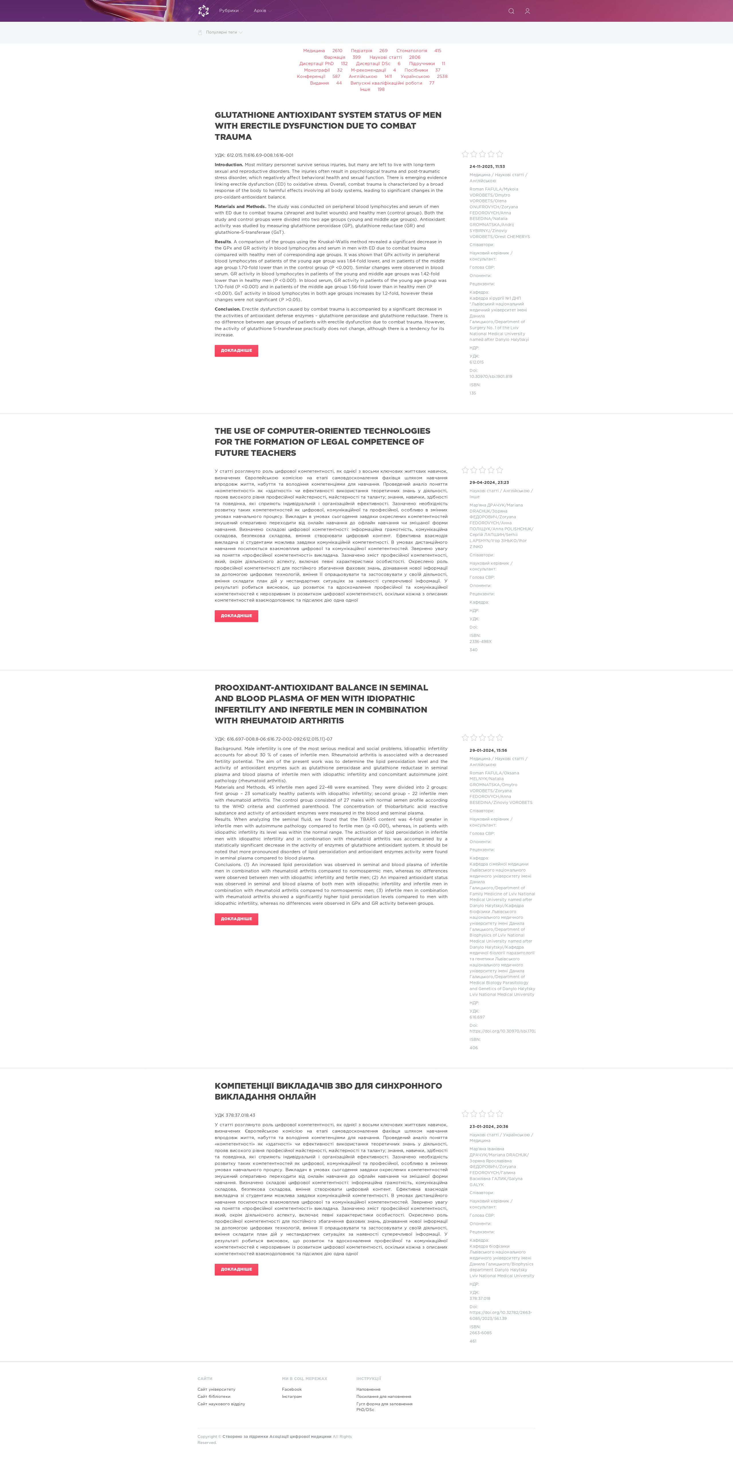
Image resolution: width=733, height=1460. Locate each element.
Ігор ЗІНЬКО (504, 541)
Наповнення (368, 1389)
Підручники (422, 64)
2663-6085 (481, 1333)
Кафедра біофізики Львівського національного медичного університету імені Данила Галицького (497, 917)
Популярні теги (221, 32)
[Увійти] (527, 11)
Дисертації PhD (316, 64)
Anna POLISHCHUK (511, 529)
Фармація (334, 57)
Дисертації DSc (373, 64)
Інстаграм (292, 1396)
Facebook (292, 1389)
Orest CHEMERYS (512, 237)
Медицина (314, 51)
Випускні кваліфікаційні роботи (386, 83)
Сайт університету (216, 1389)
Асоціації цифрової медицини (300, 1437)
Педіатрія (361, 51)
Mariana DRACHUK (508, 1155)
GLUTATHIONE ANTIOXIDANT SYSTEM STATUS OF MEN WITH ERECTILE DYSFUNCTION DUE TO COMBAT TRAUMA (328, 126)
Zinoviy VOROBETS (513, 802)
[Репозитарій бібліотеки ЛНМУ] (203, 11)
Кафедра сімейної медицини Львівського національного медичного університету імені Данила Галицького (500, 876)
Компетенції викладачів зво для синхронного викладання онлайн (328, 1092)
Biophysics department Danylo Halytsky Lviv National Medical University (502, 1270)
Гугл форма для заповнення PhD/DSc (384, 1407)
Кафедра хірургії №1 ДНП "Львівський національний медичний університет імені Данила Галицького (498, 310)
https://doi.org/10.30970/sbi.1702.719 (507, 1031)
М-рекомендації (368, 70)
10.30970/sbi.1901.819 (491, 376)
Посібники (416, 70)
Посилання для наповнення (383, 1396)
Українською (415, 77)
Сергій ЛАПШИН (487, 535)
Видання (319, 83)
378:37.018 (480, 1298)
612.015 (477, 362)
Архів (260, 11)
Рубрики (229, 11)
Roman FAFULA (486, 189)
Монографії (317, 70)
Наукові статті (386, 57)
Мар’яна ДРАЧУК (487, 505)
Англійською (363, 77)
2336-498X (481, 641)
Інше (365, 89)
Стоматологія (412, 51)
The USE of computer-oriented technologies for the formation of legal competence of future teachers (322, 442)
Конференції (311, 77)
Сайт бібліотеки (214, 1396)
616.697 (477, 1017)
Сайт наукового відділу (221, 1404)
